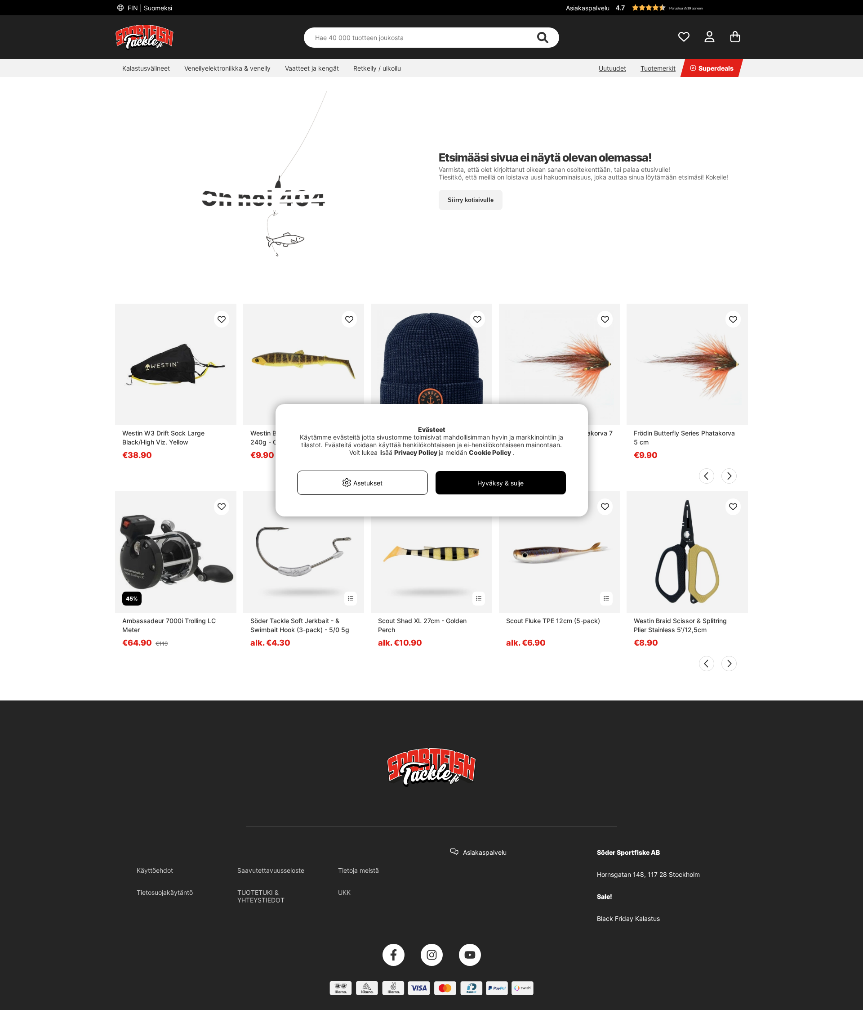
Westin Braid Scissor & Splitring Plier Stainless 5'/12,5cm (680, 625)
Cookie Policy (490, 452)
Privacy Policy (415, 452)
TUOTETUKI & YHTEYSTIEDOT (261, 896)
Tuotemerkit (658, 68)
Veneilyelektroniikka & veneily (227, 68)
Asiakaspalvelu (587, 8)
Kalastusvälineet (146, 68)
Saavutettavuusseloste (270, 870)
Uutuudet (612, 68)
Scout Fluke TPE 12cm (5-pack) (553, 620)
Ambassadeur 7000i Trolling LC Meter (169, 625)
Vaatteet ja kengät (312, 68)
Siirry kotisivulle (471, 200)
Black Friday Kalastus (628, 918)
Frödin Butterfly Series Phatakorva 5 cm (684, 437)
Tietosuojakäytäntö (165, 892)
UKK (344, 892)
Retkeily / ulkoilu (377, 68)
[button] (680, 7)
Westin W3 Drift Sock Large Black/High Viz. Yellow (163, 437)
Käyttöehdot (155, 870)
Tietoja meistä (358, 870)
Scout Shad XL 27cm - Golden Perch (422, 625)
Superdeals (716, 68)
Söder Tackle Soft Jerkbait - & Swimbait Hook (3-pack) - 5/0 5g (299, 625)
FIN (149, 8)
